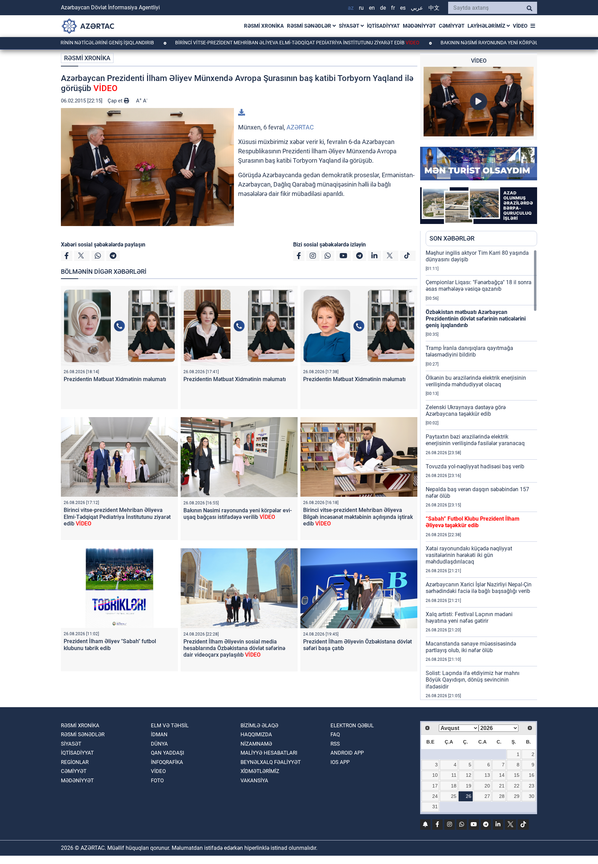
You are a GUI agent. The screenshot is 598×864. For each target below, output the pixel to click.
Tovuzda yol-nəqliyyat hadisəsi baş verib (475, 466)
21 (502, 786)
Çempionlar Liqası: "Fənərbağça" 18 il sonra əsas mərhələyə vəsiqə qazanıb (479, 285)
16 (531, 775)
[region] (481, 475)
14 (502, 775)
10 (435, 775)
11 (453, 775)
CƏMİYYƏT (451, 26)
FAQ (335, 734)
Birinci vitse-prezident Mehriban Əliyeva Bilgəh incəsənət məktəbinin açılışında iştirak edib (358, 516)
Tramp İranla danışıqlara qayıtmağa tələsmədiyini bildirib (469, 351)
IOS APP (340, 762)
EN (372, 7)
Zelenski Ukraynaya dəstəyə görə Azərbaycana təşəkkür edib (466, 410)
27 (487, 796)
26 (468, 796)
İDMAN (159, 734)
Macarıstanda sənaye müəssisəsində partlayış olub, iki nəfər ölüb (471, 647)
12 (468, 775)
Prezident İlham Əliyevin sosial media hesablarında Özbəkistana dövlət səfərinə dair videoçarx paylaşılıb (234, 648)
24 (435, 796)
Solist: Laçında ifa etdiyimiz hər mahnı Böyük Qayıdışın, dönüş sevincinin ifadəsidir (472, 680)
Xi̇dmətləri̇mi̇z (260, 771)
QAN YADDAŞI (167, 753)
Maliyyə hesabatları (269, 753)
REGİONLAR (75, 762)
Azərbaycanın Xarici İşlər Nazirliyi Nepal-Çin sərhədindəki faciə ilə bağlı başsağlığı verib (479, 587)
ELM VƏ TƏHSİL (170, 725)
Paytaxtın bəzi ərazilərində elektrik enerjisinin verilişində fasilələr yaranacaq (475, 440)
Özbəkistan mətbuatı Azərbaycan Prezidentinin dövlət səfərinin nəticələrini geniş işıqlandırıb (476, 318)
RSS (335, 744)
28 (502, 796)
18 (453, 786)
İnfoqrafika (167, 762)
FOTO (157, 780)
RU (361, 7)
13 (487, 775)
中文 (434, 7)
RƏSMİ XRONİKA (264, 26)
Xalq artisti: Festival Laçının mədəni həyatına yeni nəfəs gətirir (469, 617)
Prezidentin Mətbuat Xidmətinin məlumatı (115, 379)
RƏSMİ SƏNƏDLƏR (310, 26)
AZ (351, 7)
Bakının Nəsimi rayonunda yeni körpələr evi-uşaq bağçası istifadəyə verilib (237, 513)
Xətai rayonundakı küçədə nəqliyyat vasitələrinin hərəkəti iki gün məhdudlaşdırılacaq (469, 555)
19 (468, 786)
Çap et (116, 101)
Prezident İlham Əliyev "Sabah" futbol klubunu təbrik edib (110, 644)
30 (531, 796)
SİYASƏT (350, 26)
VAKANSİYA (254, 780)
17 (435, 786)
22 (516, 786)
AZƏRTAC (300, 127)
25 (453, 796)
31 (435, 806)
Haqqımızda (256, 734)
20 (487, 786)
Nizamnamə (256, 744)
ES (403, 7)
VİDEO (520, 26)
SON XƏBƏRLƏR (451, 238)
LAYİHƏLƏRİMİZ (487, 26)
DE (383, 7)
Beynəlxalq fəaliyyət (271, 762)
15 (516, 775)
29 (516, 796)
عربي (417, 7)
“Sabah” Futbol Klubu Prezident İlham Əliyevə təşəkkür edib (472, 522)
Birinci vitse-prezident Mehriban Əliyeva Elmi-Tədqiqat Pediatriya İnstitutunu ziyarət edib (258, 42)
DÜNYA (159, 744)
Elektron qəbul (352, 725)
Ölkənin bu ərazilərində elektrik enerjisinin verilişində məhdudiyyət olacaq (476, 381)
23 (531, 786)
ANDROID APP (347, 753)
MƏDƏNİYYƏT (419, 26)
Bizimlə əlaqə (259, 725)
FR (393, 7)
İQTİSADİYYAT (383, 26)
